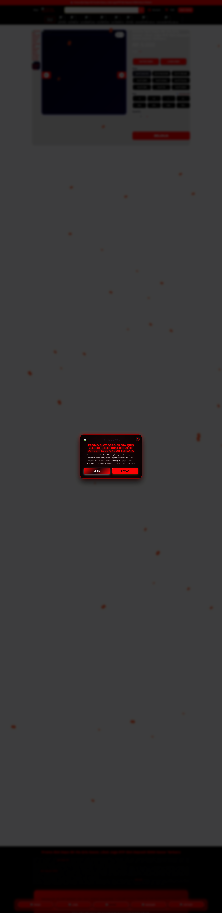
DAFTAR (125, 471)
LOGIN (97, 471)
